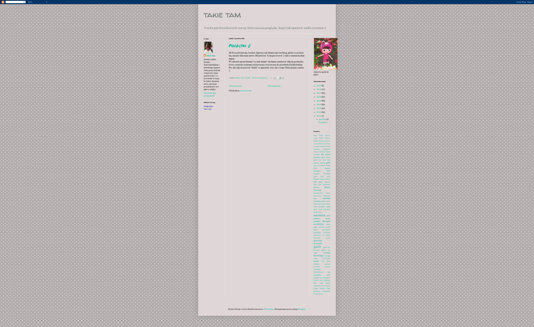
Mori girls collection (322, 209)
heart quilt (325, 176)
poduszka (327, 232)
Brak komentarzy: (260, 78)
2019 (319, 85)
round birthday (322, 254)
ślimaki (327, 267)
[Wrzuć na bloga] (275, 78)
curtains (317, 149)
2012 (319, 112)
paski (328, 227)
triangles (326, 278)
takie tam (222, 14)
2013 (319, 108)
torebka (316, 278)
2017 (319, 93)
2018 (319, 89)
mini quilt (321, 204)
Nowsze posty (235, 86)
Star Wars (325, 261)
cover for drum (325, 146)
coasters (316, 146)
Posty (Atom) (245, 90)
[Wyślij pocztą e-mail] (272, 78)
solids (316, 261)
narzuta (319, 215)
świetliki (317, 269)
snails (316, 258)
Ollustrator (269, 309)
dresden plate (319, 157)
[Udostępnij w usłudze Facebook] (280, 78)
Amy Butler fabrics (322, 135)
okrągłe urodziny (322, 222)
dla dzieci (325, 154)
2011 (319, 116)
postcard (317, 238)
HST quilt (318, 182)
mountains (317, 212)
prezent (318, 243)
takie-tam (211, 55)
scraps (327, 256)
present (318, 240)
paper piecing (319, 227)
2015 (319, 101)
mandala (326, 198)
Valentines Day (319, 286)
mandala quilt (319, 201)
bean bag (322, 141)
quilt (317, 246)
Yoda (315, 294)
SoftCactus (326, 258)
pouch (328, 238)
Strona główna (274, 86)
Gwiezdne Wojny (324, 165)
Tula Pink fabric (322, 283)
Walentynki (326, 291)
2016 (319, 97)
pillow (316, 230)
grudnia (322, 119)
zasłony (320, 294)
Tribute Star (318, 280)
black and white (324, 144)
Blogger (301, 309)
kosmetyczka (318, 193)
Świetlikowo (319, 272)
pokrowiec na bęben (322, 235)
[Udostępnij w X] (277, 78)
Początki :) (239, 46)
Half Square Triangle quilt (322, 173)
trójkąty (327, 280)
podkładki (317, 232)
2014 (319, 104)
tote (320, 278)
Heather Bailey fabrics (322, 179)
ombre (328, 224)
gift (328, 162)
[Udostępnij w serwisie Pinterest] (283, 78)
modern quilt (324, 207)
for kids (322, 160)
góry (315, 165)
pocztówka (326, 230)
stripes (316, 264)
